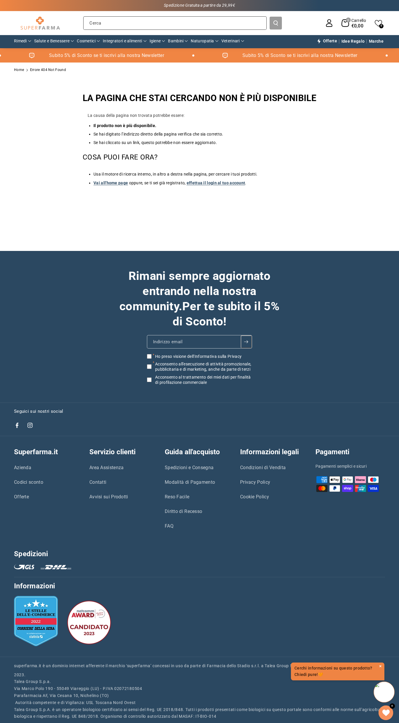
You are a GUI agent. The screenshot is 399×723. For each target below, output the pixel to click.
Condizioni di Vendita (263, 467)
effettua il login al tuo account (216, 183)
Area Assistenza (106, 467)
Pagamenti (332, 452)
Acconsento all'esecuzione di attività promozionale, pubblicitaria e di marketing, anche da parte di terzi (203, 367)
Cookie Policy (254, 497)
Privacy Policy (255, 482)
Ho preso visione (198, 356)
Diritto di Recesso (183, 511)
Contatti (97, 482)
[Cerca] (275, 23)
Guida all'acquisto (192, 452)
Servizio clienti (112, 452)
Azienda (22, 467)
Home (19, 70)
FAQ (169, 526)
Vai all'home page (110, 183)
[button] (353, 23)
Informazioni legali (269, 452)
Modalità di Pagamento (190, 482)
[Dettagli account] (329, 23)
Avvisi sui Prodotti (108, 497)
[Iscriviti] (246, 341)
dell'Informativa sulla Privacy (214, 356)
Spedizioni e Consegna (189, 467)
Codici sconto (28, 482)
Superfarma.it (36, 452)
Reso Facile (177, 497)
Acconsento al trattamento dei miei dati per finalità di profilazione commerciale (203, 379)
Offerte (21, 497)
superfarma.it (27, 665)
